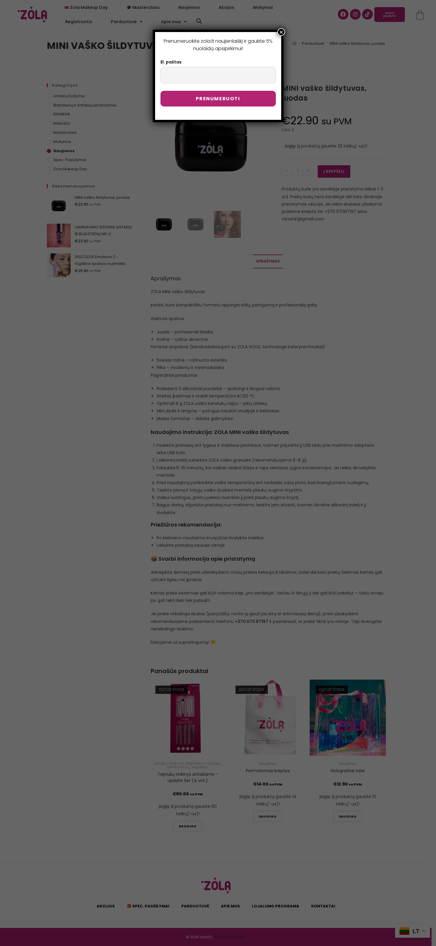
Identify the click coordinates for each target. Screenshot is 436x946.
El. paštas (171, 62)
